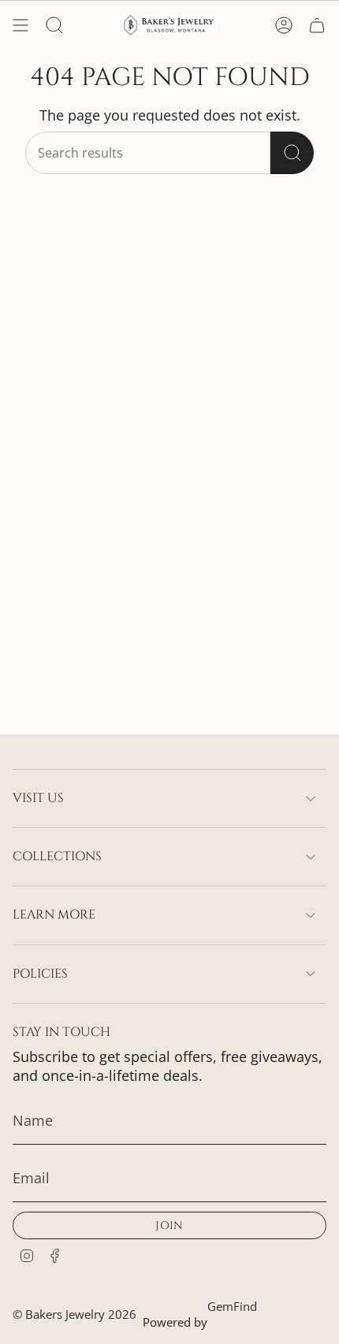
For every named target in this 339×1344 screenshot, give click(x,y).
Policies (40, 973)
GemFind (232, 1306)
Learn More (54, 914)
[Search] (292, 153)
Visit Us (38, 798)
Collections (57, 856)
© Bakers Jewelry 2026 (74, 1314)
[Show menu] (20, 25)
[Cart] (316, 25)
